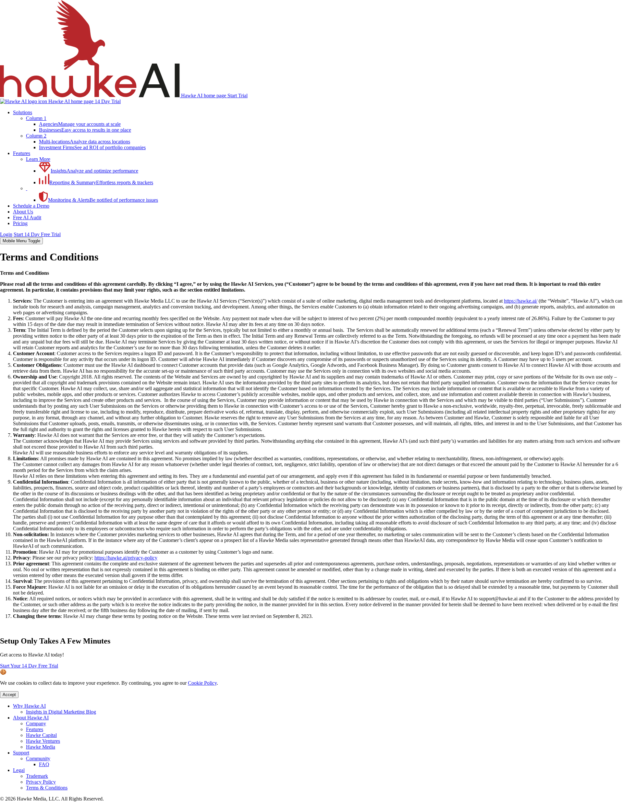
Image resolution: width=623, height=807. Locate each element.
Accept (9, 694)
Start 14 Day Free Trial (37, 234)
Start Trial (237, 95)
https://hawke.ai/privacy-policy (125, 557)
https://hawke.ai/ (520, 301)
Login (6, 234)
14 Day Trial (108, 101)
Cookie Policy (202, 683)
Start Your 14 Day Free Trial (29, 665)
